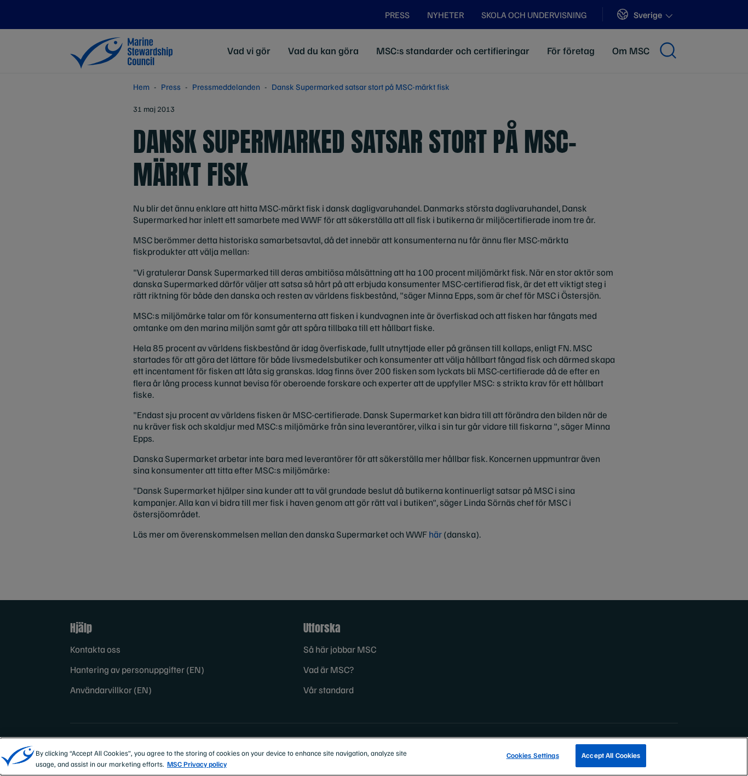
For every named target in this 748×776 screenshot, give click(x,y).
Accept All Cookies (611, 755)
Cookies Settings (533, 755)
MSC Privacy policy (197, 764)
